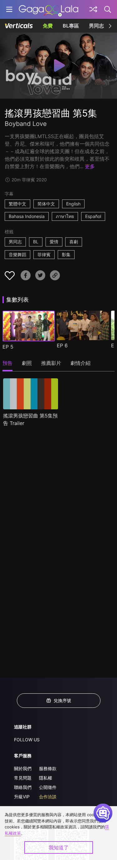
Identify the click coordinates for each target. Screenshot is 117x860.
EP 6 (62, 345)
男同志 (96, 26)
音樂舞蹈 (17, 254)
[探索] (93, 9)
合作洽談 (47, 796)
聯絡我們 (23, 787)
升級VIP (22, 796)
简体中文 (46, 203)
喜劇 (73, 241)
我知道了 (59, 847)
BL (35, 241)
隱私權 (45, 777)
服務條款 (47, 768)
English (73, 203)
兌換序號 (62, 700)
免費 (48, 26)
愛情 (54, 241)
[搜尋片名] (108, 9)
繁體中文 (17, 203)
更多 (90, 166)
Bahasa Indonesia (27, 216)
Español (93, 216)
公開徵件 (47, 787)
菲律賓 (44, 254)
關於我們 (23, 768)
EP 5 (7, 347)
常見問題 (23, 777)
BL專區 (71, 26)
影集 (66, 254)
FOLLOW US (27, 739)
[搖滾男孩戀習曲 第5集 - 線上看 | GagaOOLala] (48, 9)
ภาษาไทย (65, 216)
